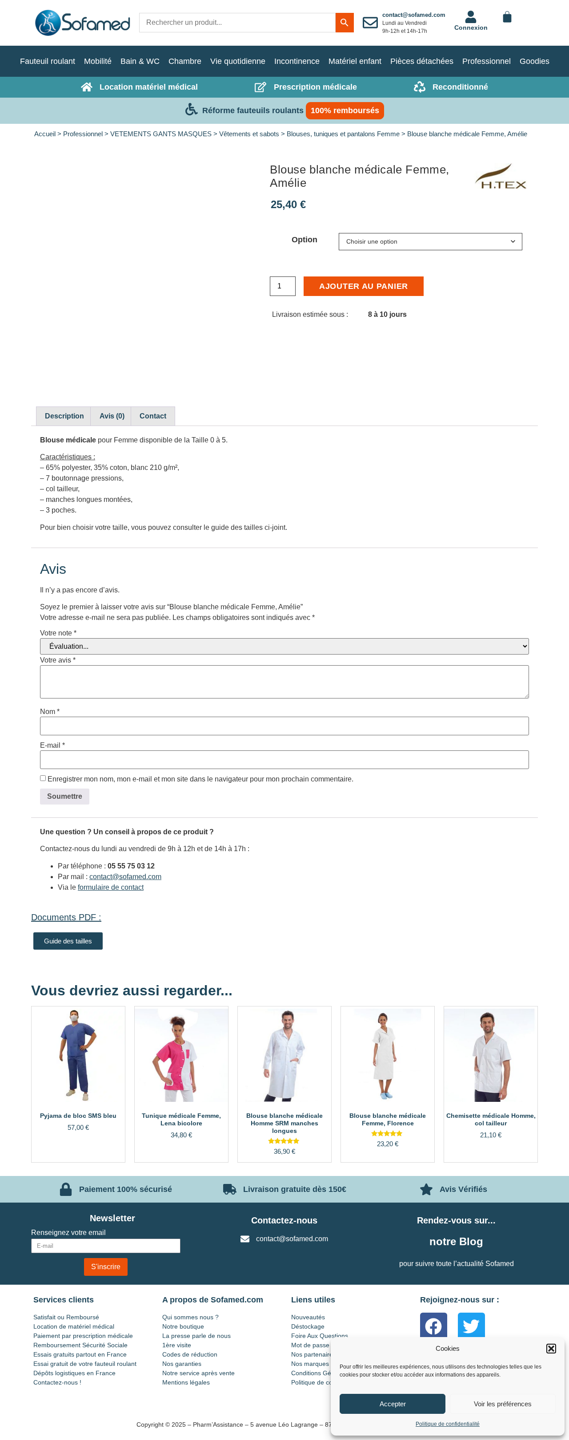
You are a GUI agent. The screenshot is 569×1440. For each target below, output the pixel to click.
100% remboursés (345, 110)
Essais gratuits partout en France (80, 1354)
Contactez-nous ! (57, 1382)
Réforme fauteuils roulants (253, 110)
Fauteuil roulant (47, 61)
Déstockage (308, 1326)
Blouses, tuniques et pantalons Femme (343, 134)
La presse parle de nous (196, 1335)
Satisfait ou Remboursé (66, 1317)
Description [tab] (64, 416)
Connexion (471, 27)
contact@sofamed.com (413, 15)
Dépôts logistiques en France (74, 1373)
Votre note (58, 633)
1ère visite (176, 1345)
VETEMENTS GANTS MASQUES (161, 134)
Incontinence (297, 61)
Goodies (534, 61)
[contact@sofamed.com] (370, 22)
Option (304, 240)
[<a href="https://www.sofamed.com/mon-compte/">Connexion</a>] (471, 17)
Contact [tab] (153, 416)
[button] (551, 1348)
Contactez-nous (284, 1220)
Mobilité (98, 61)
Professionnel (486, 61)
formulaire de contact (111, 887)
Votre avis (58, 660)
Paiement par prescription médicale (83, 1335)
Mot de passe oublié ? (322, 1345)
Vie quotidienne (237, 61)
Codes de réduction (189, 1354)
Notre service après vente (198, 1373)
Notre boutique (183, 1326)
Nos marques (310, 1363)
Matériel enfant (355, 61)
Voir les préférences (503, 1404)
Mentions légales (186, 1382)
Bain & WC (140, 61)
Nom (50, 711)
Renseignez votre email (68, 1232)
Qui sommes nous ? (190, 1317)
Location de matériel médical (73, 1326)
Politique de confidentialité (448, 1424)
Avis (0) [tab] (112, 416)
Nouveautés (308, 1317)
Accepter (393, 1404)
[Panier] (507, 17)
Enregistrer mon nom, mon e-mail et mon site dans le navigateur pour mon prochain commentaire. (200, 779)
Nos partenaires (313, 1354)
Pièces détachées (421, 61)
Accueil (45, 134)
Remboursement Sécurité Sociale (80, 1345)
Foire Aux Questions (319, 1335)
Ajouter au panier (363, 286)
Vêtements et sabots (249, 134)
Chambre (184, 61)
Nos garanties (181, 1363)
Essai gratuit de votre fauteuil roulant (84, 1363)
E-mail (52, 745)
